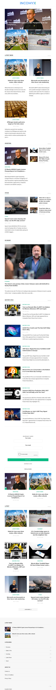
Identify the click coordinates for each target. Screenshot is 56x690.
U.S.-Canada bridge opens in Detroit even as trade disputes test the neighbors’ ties (39, 43)
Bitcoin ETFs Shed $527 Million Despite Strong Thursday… (44, 159)
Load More (27, 609)
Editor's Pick (9, 300)
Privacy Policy (8, 678)
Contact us (7, 671)
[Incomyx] (28, 3)
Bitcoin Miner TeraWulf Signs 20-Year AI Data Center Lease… (45, 150)
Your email (28, 445)
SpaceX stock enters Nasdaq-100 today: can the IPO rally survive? (40, 599)
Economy (32, 39)
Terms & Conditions (9, 674)
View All (49, 55)
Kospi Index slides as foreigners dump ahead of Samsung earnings (45, 210)
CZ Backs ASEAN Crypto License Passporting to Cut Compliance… (15, 495)
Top (50, 686)
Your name (28, 438)
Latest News (9, 41)
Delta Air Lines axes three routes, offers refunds (23, 633)
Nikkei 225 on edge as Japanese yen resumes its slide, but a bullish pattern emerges (45, 200)
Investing (9, 20)
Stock (7, 193)
